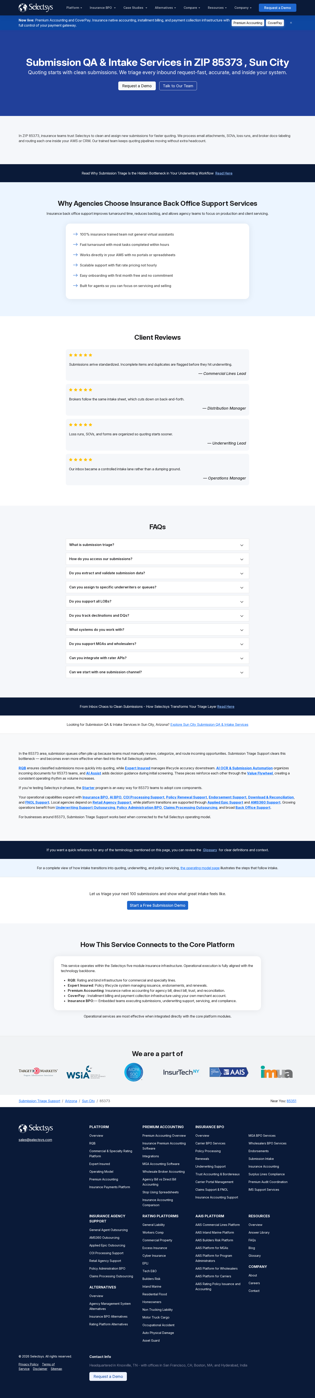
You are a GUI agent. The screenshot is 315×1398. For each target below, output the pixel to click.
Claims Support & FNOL (211, 1189)
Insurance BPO (101, 7)
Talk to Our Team (178, 86)
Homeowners (151, 1302)
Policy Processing (208, 1151)
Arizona (71, 1101)
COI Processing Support (106, 1253)
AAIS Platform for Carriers (213, 1276)
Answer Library (259, 1232)
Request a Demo (277, 8)
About (253, 1275)
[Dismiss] (291, 23)
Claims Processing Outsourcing (111, 1276)
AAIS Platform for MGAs (211, 1248)
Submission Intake (261, 1158)
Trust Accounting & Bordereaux (217, 1174)
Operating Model (101, 1171)
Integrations (150, 1156)
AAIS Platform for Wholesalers (216, 1268)
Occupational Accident (158, 1325)
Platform (72, 7)
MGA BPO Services (262, 1135)
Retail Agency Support (105, 1261)
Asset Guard (151, 1340)
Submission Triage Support (39, 1101)
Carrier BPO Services (210, 1143)
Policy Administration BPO (107, 1268)
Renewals (202, 1158)
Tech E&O (149, 1271)
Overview (96, 1135)
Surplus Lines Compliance (267, 1174)
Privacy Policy (29, 1364)
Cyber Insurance (154, 1255)
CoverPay (275, 23)
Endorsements (259, 1151)
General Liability (153, 1225)
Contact (254, 1291)
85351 (291, 1101)
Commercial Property (157, 1240)
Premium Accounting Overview (164, 1135)
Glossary (210, 850)
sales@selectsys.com (35, 1140)
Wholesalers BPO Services (267, 1143)
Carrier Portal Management (214, 1182)
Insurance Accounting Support (216, 1197)
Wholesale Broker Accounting (163, 1171)
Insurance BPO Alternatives (108, 1316)
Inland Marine (151, 1286)
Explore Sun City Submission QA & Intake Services (209, 724)
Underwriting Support (210, 1166)
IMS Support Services (264, 1189)
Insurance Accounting (264, 1166)
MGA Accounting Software (161, 1164)
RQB (92, 1143)
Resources (216, 7)
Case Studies (133, 7)
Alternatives (164, 7)
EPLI (145, 1263)
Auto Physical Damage (158, 1333)
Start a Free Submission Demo (157, 905)
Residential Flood (154, 1294)
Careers (254, 1283)
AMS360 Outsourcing (104, 1237)
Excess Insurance (154, 1248)
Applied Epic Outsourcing (107, 1245)
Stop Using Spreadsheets (160, 1192)
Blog (252, 1248)
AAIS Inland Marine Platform (214, 1232)
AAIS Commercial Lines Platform (217, 1225)
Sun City (88, 1101)
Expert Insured (99, 1164)
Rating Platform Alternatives (108, 1324)
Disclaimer (40, 1369)
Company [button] (241, 7)
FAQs (252, 1240)
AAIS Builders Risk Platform (214, 1240)
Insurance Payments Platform (109, 1187)
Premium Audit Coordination (268, 1182)
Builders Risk (151, 1279)
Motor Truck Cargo (156, 1317)
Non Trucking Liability (157, 1309)
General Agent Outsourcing (108, 1230)
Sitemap (56, 1369)
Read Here (223, 173)
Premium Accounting (248, 23)
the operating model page (200, 868)
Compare (190, 7)
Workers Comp (153, 1232)
